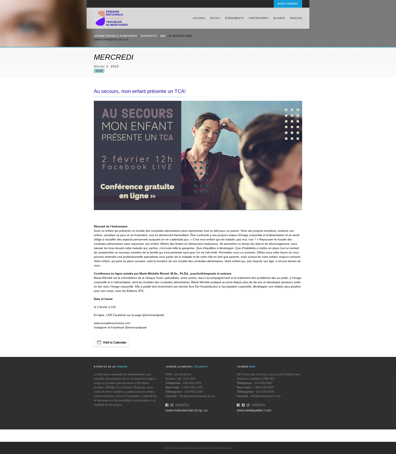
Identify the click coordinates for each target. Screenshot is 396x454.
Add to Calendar (114, 342)
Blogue (279, 18)
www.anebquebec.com (254, 410)
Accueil (199, 18)
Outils (215, 18)
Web (163, 35)
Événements (234, 18)
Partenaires (259, 18)
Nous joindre (288, 3)
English (296, 18)
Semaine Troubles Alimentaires (116, 35)
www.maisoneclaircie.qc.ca (186, 410)
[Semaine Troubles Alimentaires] (112, 18)
